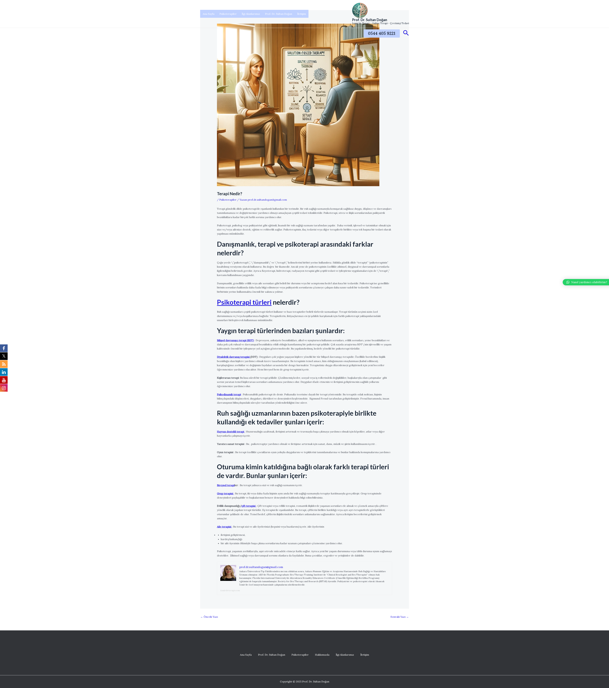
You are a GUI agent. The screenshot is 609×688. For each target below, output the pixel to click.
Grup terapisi (225, 493)
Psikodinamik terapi (229, 394)
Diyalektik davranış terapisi (233, 356)
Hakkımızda (322, 654)
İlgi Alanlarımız (251, 13)
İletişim (301, 13)
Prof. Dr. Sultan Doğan (278, 13)
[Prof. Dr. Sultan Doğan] (360, 10)
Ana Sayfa (208, 13)
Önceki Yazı (209, 616)
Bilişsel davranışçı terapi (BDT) (235, 340)
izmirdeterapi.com (230, 590)
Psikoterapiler (228, 13)
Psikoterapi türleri (244, 302)
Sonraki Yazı (399, 616)
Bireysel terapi (226, 485)
